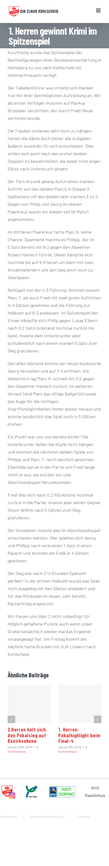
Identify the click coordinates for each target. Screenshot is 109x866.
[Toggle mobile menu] (98, 10)
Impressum (8, 816)
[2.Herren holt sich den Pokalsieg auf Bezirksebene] (29, 704)
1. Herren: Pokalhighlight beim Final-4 (79, 735)
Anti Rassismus (95, 791)
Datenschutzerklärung (47, 816)
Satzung (83, 816)
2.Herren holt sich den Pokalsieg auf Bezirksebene (27, 735)
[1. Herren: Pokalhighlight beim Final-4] (79, 704)
